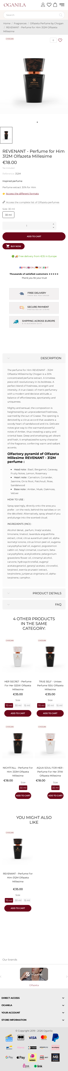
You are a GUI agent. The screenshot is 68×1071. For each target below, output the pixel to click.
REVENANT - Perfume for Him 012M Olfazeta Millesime (18, 877)
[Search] (60, 15)
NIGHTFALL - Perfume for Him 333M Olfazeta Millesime (18, 771)
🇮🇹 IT (45, 267)
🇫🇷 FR (23, 267)
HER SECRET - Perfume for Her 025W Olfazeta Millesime (17, 685)
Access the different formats (22, 193)
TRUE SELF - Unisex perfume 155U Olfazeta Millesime (50, 685)
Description (51, 358)
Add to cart (34, 236)
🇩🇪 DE (38, 267)
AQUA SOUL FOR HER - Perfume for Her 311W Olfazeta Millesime (50, 771)
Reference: (8, 173)
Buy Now (13, 246)
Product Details (47, 593)
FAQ (58, 604)
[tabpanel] (34, 80)
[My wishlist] (49, 5)
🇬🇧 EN (30, 267)
